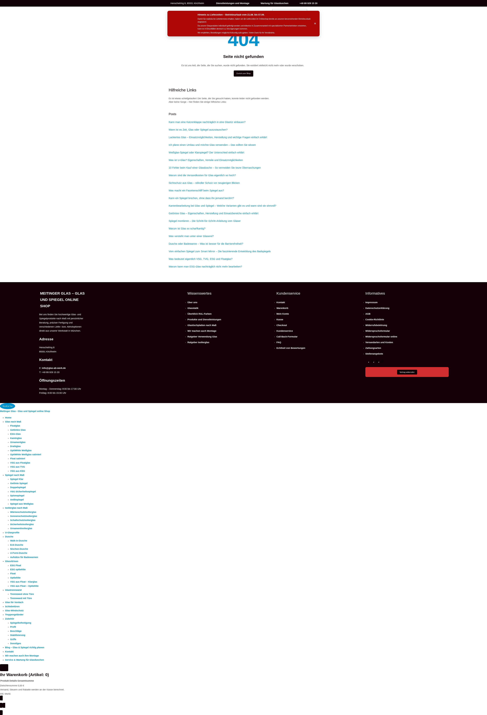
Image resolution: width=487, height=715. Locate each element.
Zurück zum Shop (243, 73)
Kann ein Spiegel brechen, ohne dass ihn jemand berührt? (201, 198)
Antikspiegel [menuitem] (17, 499)
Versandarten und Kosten (379, 342)
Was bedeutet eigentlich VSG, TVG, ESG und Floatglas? (200, 259)
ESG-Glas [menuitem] (15, 434)
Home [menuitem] (8, 417)
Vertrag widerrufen (407, 372)
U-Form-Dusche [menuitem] (18, 553)
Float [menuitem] (13, 573)
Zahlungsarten (373, 348)
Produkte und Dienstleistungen (204, 319)
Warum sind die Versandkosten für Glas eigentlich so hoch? (202, 175)
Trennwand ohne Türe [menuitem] (22, 594)
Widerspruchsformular (377, 331)
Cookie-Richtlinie (374, 319)
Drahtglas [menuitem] (15, 446)
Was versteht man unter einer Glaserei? (191, 236)
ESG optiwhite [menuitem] (18, 569)
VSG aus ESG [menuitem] (17, 471)
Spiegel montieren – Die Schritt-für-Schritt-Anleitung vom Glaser (205, 221)
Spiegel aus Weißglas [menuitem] (21, 504)
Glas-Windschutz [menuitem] (14, 610)
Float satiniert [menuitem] (17, 458)
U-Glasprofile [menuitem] (12, 532)
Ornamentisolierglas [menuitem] (21, 528)
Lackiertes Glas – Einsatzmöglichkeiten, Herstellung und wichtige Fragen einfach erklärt (218, 137)
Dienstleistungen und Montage (232, 3)
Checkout (281, 325)
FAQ (278, 342)
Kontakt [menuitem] (9, 651)
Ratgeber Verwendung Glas (202, 336)
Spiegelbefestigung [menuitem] (20, 623)
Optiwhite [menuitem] (15, 577)
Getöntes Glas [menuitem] (18, 430)
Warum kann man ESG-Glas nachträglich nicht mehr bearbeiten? (205, 266)
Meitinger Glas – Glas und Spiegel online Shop (62, 299)
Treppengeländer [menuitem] (14, 614)
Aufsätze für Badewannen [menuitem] (24, 557)
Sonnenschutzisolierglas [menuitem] (23, 516)
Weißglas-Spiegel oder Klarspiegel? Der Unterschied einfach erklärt (206, 152)
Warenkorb (282, 308)
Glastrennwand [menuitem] (13, 590)
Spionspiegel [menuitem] (17, 495)
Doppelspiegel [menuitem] (18, 487)
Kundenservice (284, 331)
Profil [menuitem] (13, 627)
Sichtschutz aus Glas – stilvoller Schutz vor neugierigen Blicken (204, 183)
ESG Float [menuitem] (15, 565)
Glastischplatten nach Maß (201, 325)
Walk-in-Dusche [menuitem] (18, 540)
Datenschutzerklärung (377, 308)
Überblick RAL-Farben (199, 314)
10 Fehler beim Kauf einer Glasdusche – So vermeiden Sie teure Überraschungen (215, 167)
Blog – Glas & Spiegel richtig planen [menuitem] (24, 647)
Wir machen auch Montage (201, 331)
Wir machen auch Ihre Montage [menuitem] (22, 655)
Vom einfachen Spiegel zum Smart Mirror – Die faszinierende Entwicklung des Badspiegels (220, 251)
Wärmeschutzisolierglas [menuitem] (23, 512)
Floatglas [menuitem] (15, 425)
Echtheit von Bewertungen (290, 348)
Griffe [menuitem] (13, 639)
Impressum (371, 302)
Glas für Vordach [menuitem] (14, 602)
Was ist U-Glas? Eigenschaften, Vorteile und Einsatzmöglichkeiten (206, 160)
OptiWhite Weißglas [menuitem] (21, 450)
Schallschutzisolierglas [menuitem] (22, 520)
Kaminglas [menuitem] (16, 438)
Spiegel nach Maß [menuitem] (14, 475)
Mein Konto (282, 314)
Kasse (279, 319)
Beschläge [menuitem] (16, 631)
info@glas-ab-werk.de (54, 368)
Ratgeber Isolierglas (198, 342)
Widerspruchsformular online (381, 336)
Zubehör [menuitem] (9, 619)
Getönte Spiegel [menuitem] (19, 483)
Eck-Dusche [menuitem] (16, 545)
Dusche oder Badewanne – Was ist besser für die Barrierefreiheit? (206, 243)
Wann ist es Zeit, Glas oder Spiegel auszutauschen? (198, 129)
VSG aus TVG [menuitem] (17, 467)
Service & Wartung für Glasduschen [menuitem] (24, 660)
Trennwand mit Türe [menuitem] (21, 598)
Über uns (192, 302)
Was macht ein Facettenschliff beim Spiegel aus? (196, 190)
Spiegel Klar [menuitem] (16, 479)
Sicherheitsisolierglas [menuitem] (22, 524)
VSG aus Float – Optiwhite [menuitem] (24, 586)
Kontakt (280, 302)
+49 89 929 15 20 (308, 3)
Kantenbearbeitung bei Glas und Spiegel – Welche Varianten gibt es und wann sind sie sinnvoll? (222, 205)
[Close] (4, 667)
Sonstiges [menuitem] (15, 643)
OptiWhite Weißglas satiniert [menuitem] (25, 454)
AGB (367, 314)
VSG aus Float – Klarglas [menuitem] (23, 582)
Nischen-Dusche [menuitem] (19, 549)
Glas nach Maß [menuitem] (13, 421)
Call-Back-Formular (287, 336)
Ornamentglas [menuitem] (17, 442)
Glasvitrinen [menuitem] (11, 561)
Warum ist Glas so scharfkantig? (187, 228)
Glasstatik (192, 308)
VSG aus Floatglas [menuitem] (20, 462)
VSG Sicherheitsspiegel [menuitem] (23, 491)
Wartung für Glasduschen (274, 3)
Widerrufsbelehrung (376, 325)
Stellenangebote (374, 353)
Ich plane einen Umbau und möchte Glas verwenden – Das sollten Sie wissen (212, 144)
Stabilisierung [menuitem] (17, 635)
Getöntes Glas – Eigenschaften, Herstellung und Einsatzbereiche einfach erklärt (213, 213)
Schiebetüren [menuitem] (12, 606)
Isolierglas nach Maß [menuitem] (16, 508)
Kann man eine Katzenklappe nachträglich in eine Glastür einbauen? (207, 122)
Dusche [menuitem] (9, 536)
